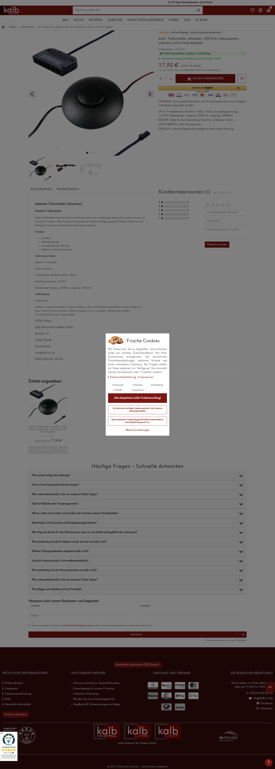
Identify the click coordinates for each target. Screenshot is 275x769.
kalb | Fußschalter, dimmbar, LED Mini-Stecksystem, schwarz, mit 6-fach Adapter (48, 429)
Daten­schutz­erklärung (123, 377)
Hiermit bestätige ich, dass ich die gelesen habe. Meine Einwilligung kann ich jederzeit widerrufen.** (92, 625)
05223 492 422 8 (261, 693)
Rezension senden (217, 244)
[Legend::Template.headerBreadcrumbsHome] (3, 27)
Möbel (174, 20)
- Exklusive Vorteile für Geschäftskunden (95, 683)
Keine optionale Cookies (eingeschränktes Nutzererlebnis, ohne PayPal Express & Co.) (137, 421)
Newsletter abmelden (18, 704)
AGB (8, 699)
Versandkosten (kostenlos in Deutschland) (200, 70)
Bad (65, 20)
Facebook (267, 703)
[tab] (41, 189)
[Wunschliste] (253, 11)
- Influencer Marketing (85, 694)
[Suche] (199, 10)
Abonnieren (136, 634)
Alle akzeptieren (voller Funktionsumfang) (137, 398)
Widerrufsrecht (14, 683)
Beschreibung (41, 189)
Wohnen (96, 20)
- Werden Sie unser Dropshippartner (93, 699)
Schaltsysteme (27, 27)
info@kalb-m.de (263, 698)
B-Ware (202, 20)
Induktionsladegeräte (145, 20)
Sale (187, 20)
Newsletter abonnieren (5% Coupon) (137, 665)
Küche (79, 20)
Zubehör (115, 20)
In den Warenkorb (207, 78)
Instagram (266, 708)
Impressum (11, 688)
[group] (47, 404)
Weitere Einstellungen (137, 430)
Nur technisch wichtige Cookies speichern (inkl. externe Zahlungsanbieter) (137, 409)
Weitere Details (68, 189)
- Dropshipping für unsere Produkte (92, 688)
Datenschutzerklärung (18, 694)
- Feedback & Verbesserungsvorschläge (95, 704)
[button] (203, 89)
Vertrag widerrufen (15, 714)
